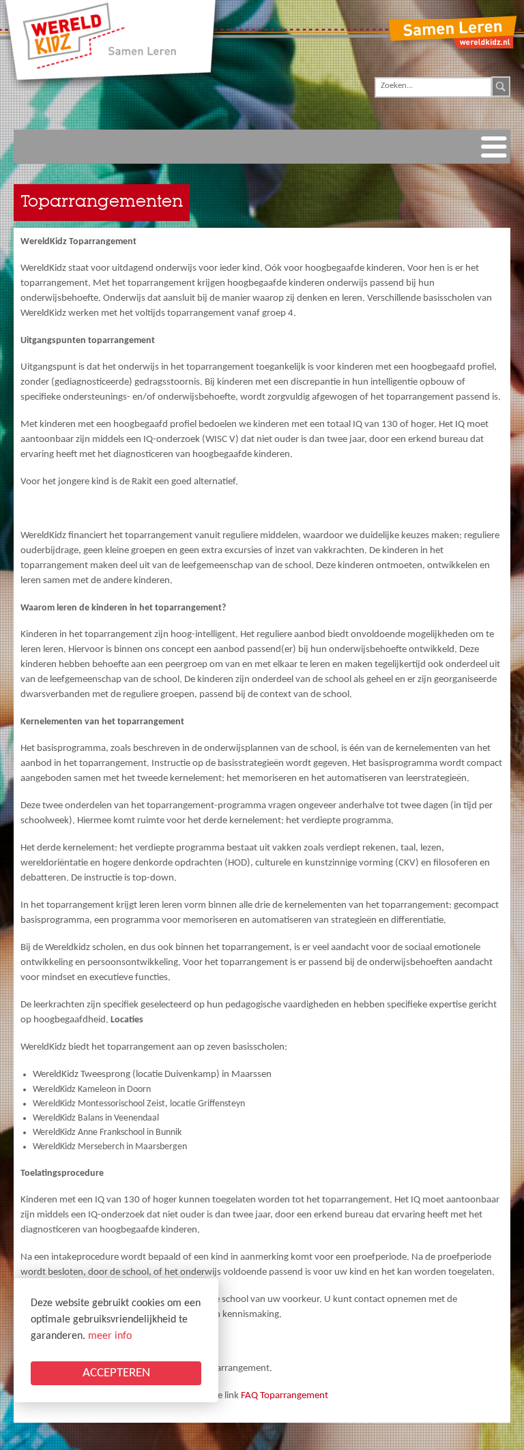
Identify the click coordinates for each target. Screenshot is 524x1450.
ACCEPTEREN (116, 1373)
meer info (110, 1336)
